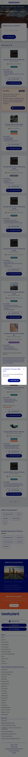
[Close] (23, 369)
